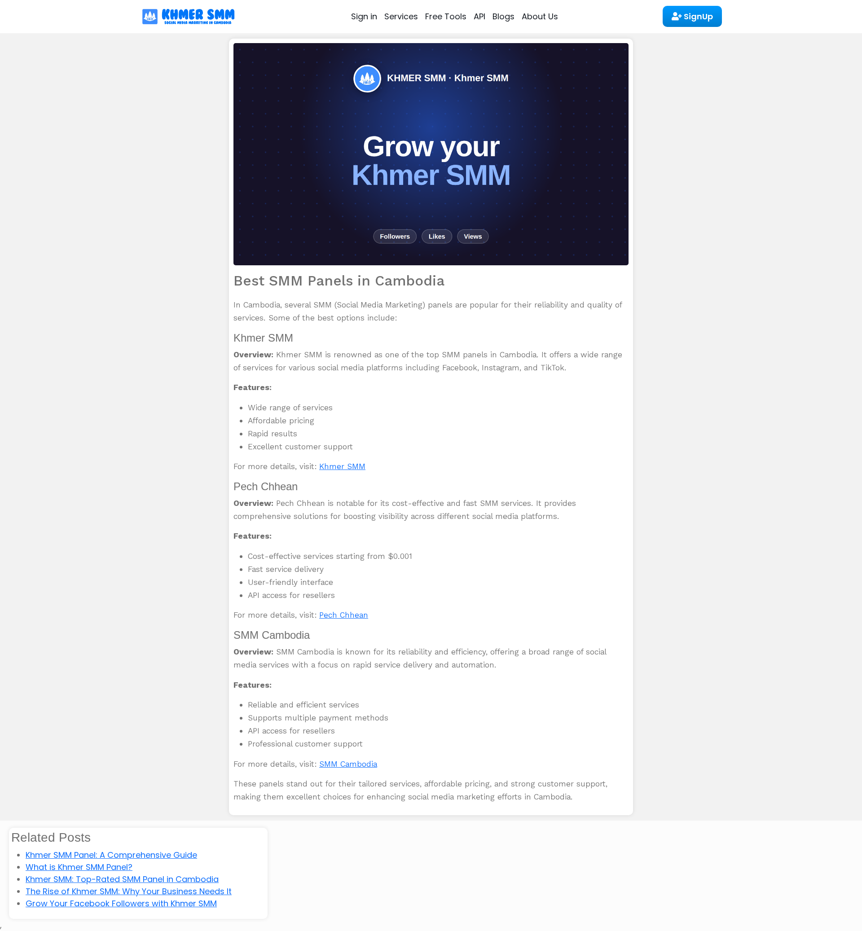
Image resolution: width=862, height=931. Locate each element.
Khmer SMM (342, 466)
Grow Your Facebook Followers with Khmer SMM (121, 903)
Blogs (504, 16)
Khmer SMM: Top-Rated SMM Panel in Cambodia (122, 879)
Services (401, 16)
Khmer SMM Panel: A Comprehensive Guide (111, 855)
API (479, 16)
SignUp (697, 16)
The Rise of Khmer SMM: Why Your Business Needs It (129, 891)
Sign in (364, 16)
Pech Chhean (343, 615)
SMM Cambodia (348, 764)
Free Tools (445, 16)
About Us (540, 16)
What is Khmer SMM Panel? (79, 867)
